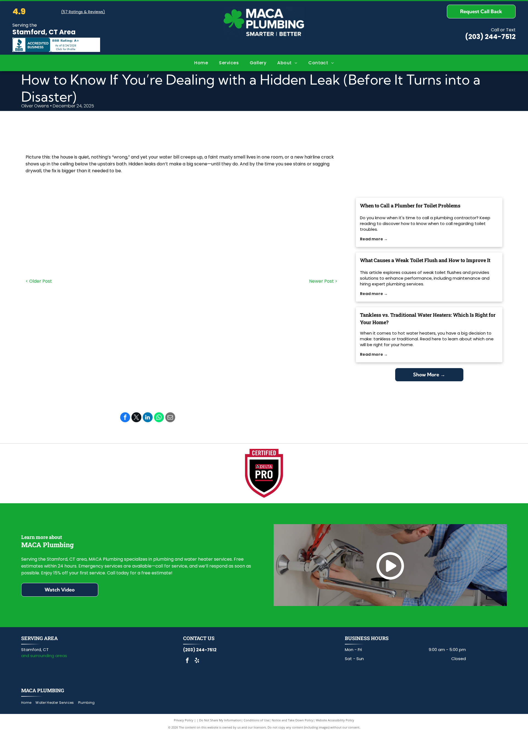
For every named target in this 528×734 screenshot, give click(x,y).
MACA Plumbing (42, 690)
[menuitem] (201, 63)
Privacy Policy (183, 720)
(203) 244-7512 (490, 36)
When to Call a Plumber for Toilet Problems (410, 205)
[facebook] (187, 661)
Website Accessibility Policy (335, 720)
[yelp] (197, 661)
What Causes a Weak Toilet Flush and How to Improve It (425, 260)
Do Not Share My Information (220, 720)
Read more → (374, 239)
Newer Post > (323, 281)
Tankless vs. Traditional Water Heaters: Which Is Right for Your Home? (428, 319)
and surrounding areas (44, 655)
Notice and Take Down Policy (292, 720)
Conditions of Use (256, 720)
